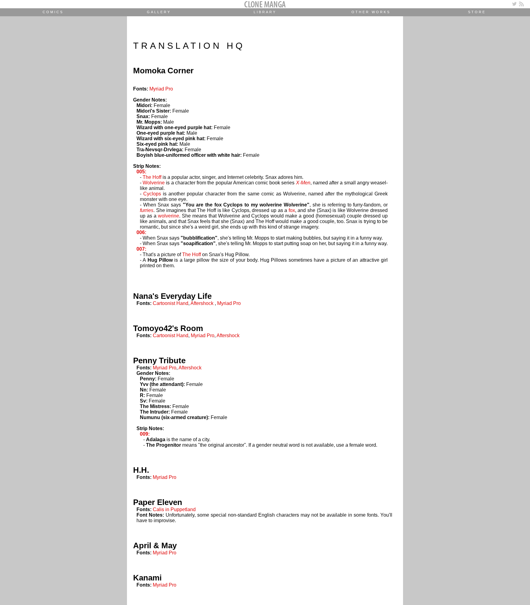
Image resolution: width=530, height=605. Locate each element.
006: (141, 232)
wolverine (168, 215)
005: (141, 171)
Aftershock (201, 303)
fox (292, 210)
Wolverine (154, 182)
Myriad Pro (161, 88)
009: (145, 434)
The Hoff (152, 177)
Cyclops (152, 193)
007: (141, 249)
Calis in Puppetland (174, 509)
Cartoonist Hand (170, 303)
